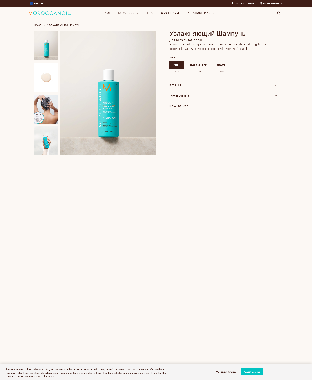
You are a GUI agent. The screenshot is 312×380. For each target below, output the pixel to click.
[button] (122, 13)
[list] (46, 93)
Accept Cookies (252, 371)
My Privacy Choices (226, 371)
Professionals (273, 3)
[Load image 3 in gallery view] (46, 109)
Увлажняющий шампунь (64, 25)
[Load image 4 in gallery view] (46, 141)
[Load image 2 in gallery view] (46, 77)
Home (37, 25)
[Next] (46, 152)
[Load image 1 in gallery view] (46, 45)
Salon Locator (244, 3)
